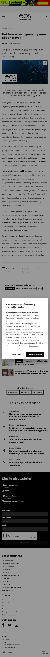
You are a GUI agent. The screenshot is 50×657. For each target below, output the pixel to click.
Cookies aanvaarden (35, 354)
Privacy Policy (34, 345)
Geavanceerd (16, 354)
